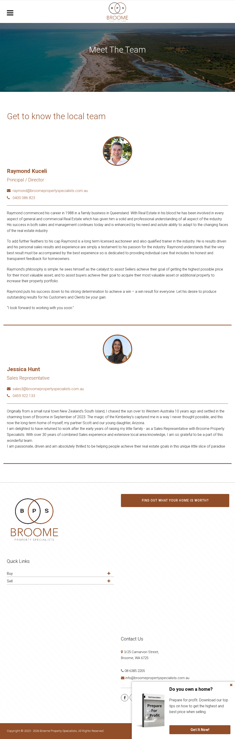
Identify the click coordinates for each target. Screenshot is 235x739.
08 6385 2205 (135, 671)
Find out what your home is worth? (175, 500)
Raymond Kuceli (27, 171)
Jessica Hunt (23, 369)
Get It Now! (199, 730)
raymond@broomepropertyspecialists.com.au (50, 191)
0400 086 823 (24, 198)
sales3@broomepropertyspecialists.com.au (48, 389)
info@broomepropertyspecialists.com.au (157, 678)
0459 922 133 (24, 396)
